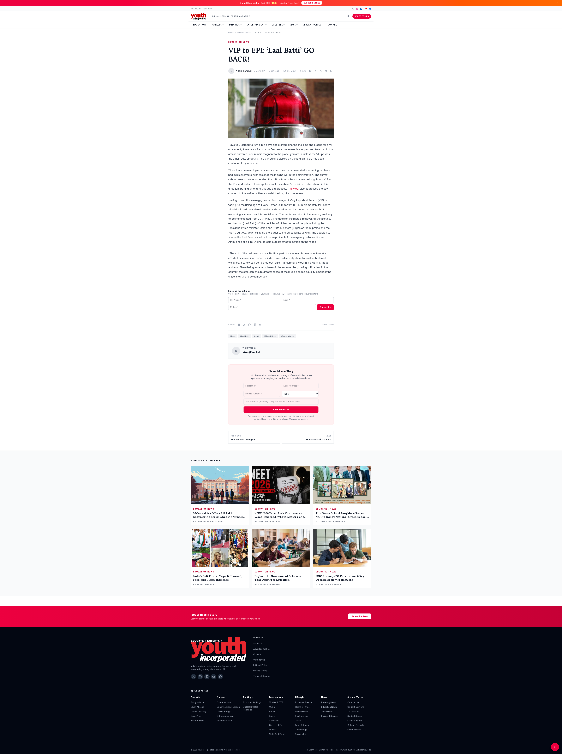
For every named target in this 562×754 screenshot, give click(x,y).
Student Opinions (355, 707)
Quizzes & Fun (276, 725)
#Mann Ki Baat (270, 336)
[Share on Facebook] (310, 71)
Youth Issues (353, 711)
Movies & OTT (276, 702)
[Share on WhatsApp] (320, 71)
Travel (298, 720)
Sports (272, 716)
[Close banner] (558, 3)
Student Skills (197, 720)
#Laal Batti (244, 336)
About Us (257, 643)
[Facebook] (370, 9)
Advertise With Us (261, 649)
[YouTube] (366, 9)
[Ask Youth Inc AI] (555, 747)
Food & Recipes (303, 725)
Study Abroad (197, 707)
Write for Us (362, 16)
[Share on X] (315, 71)
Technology (301, 729)
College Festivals (355, 725)
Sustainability (301, 734)
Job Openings (224, 711)
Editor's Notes (354, 729)
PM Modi (293, 188)
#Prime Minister (288, 336)
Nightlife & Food (277, 734)
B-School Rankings (252, 702)
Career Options (224, 702)
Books (272, 711)
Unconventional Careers (228, 707)
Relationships (301, 716)
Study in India (197, 702)
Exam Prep (196, 716)
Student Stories (354, 716)
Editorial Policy (260, 665)
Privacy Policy (260, 670)
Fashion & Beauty (303, 702)
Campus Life (353, 702)
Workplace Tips (224, 720)
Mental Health (301, 711)
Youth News (327, 711)
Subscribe (325, 307)
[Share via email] (331, 71)
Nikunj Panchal (251, 352)
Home (231, 33)
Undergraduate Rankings (250, 708)
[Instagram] (357, 9)
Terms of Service (261, 676)
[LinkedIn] (361, 9)
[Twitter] (353, 9)
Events (272, 729)
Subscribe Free (312, 3)
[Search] (348, 16)
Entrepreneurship (225, 716)
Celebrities (274, 720)
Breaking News (328, 702)
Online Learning (198, 711)
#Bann (232, 336)
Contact (257, 654)
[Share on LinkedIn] (326, 71)
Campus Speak (354, 720)
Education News (244, 33)
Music (272, 707)
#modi (256, 336)
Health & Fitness (303, 707)
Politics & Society (329, 716)
